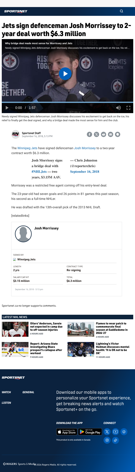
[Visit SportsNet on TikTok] (115, 440)
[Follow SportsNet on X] (107, 431)
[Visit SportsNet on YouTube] (115, 431)
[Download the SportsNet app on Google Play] (90, 431)
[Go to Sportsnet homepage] (15, 12)
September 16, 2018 (84, 171)
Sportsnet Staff (31, 133)
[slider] (67, 102)
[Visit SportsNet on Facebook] (123, 431)
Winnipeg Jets (27, 148)
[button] (121, 11)
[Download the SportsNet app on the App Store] (66, 431)
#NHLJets (39, 171)
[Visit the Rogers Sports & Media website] (19, 464)
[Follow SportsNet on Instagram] (107, 440)
